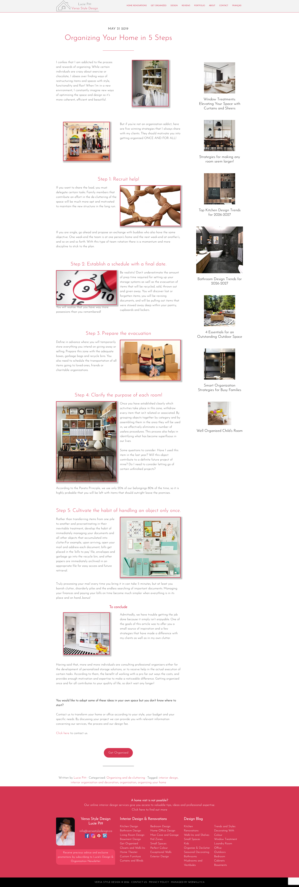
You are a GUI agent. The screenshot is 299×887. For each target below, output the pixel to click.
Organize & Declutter (197, 847)
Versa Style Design (84, 6)
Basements (220, 865)
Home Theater (129, 852)
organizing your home (152, 782)
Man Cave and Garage (164, 835)
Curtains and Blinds (131, 860)
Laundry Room (223, 843)
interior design (168, 777)
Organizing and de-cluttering (126, 777)
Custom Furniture (130, 856)
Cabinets (219, 860)
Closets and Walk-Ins (132, 847)
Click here (62, 733)
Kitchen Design (129, 826)
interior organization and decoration (94, 782)
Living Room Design (132, 835)
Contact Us (139, 882)
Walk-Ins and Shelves (196, 835)
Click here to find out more (149, 809)
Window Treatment (225, 839)
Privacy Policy (159, 882)
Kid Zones (156, 839)
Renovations (191, 830)
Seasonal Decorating (196, 852)
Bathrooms (190, 856)
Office (218, 847)
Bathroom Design (130, 830)
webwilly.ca (196, 882)
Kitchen (188, 826)
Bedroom (219, 856)
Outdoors (220, 852)
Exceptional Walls (160, 852)
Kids (186, 843)
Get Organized (118, 752)
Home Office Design (162, 830)
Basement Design (130, 839)
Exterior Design (159, 856)
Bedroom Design (160, 826)
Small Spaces (158, 843)
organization (128, 782)
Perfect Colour (159, 847)
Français (236, 6)
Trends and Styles (224, 826)
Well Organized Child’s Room (220, 431)
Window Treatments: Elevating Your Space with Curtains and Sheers (219, 104)
